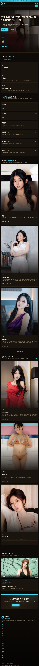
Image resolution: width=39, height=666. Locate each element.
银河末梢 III (5, 536)
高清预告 (3, 657)
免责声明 (18, 665)
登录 (33, 3)
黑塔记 (3, 216)
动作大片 (3, 640)
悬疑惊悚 (3, 645)
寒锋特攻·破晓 (5, 278)
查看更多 (3, 108)
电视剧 (8, 8)
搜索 (2, 635)
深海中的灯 (4, 474)
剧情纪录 (3, 648)
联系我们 (6, 665)
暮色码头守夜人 (6, 339)
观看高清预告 (12, 29)
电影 (4, 8)
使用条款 (14, 665)
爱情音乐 (3, 643)
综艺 (11, 8)
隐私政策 (10, 665)
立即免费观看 (4, 29)
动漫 (14, 8)
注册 (36, 3)
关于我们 (3, 665)
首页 (1, 8)
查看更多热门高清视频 (19, 351)
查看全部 (36, 358)
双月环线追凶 (5, 412)
